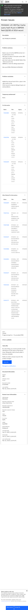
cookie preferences (6, 601)
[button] (26, 590)
